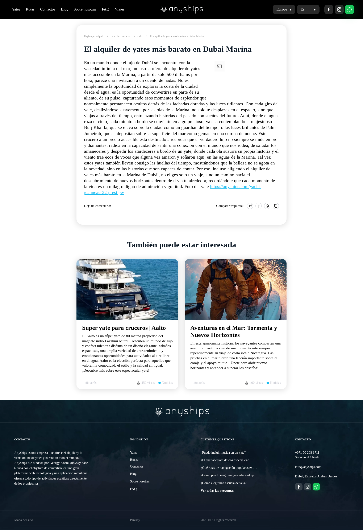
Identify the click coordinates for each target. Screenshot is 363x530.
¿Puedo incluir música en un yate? (223, 452)
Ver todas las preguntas (217, 491)
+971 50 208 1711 (307, 452)
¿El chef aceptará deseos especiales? (225, 460)
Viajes (119, 9)
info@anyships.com (308, 467)
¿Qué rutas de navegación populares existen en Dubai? (237, 468)
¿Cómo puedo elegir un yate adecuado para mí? (232, 475)
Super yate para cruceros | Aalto (124, 327)
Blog (64, 9)
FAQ (105, 9)
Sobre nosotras (85, 9)
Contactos (47, 9)
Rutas (30, 9)
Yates (16, 9)
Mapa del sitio (23, 520)
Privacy (135, 520)
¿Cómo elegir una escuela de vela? (223, 483)
